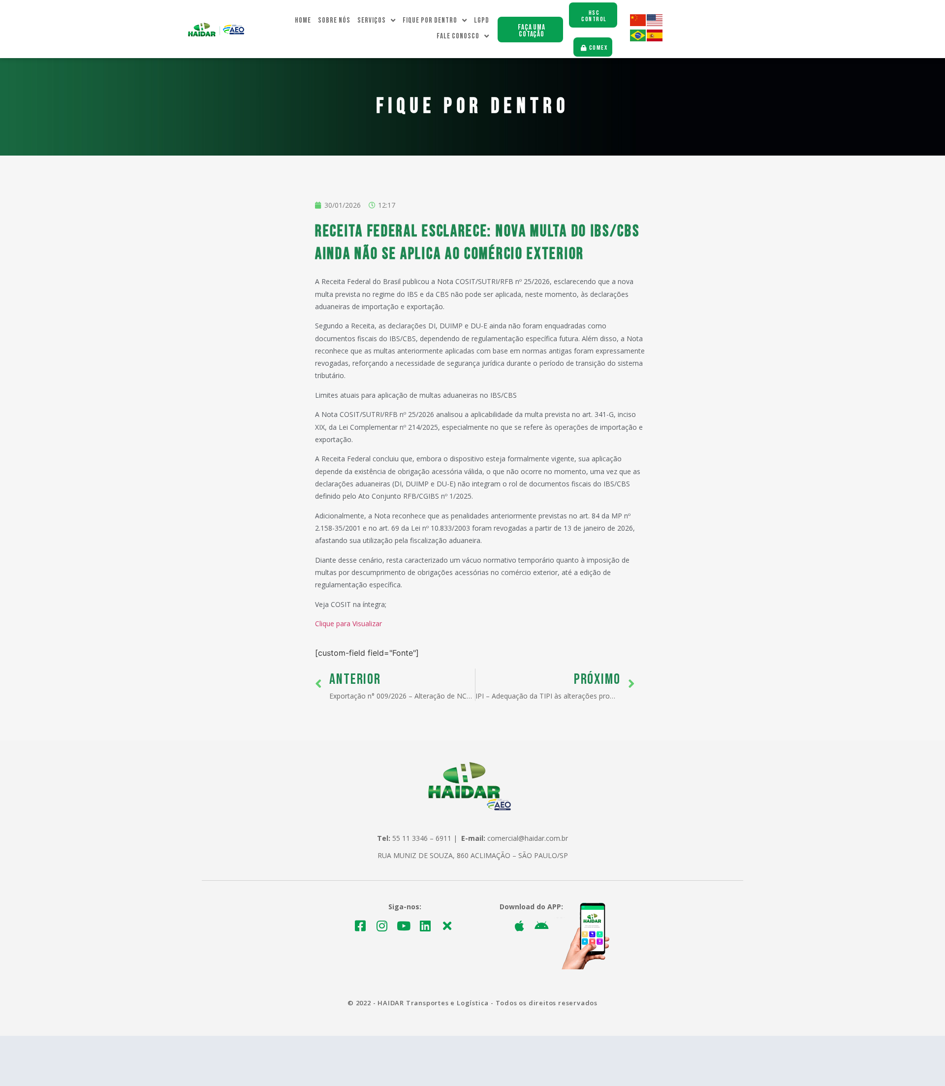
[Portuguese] (638, 38)
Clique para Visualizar (348, 623)
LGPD (481, 20)
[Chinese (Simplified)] (638, 23)
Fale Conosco (458, 36)
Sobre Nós (334, 20)
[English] (655, 23)
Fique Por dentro (430, 20)
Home (303, 20)
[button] (530, 29)
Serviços (371, 20)
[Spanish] (655, 38)
